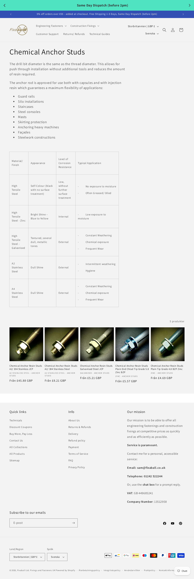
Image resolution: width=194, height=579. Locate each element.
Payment (73, 447)
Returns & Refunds (79, 427)
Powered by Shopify (65, 570)
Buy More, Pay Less (20, 434)
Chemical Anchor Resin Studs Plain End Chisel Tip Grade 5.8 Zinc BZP (132, 369)
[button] (51, 26)
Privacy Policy (76, 467)
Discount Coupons (20, 427)
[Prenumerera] (73, 522)
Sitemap (14, 460)
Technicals (15, 420)
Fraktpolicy (149, 570)
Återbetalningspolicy (89, 570)
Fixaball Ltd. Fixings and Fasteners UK (36, 570)
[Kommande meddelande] (183, 14)
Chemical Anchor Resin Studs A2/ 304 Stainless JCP (25, 367)
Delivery (73, 434)
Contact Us (16, 440)
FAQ (70, 460)
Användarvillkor (132, 570)
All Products (17, 453)
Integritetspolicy (112, 570)
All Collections (18, 447)
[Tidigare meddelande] (11, 14)
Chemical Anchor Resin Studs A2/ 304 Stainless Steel (61, 367)
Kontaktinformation (169, 570)
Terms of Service (78, 453)
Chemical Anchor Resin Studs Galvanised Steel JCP (96, 367)
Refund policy (76, 440)
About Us (74, 420)
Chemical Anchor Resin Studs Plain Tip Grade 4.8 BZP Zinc (167, 367)
